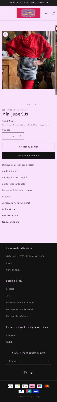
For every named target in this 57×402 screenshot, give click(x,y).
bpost (9, 263)
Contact (10, 288)
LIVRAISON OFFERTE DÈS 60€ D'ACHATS (25, 256)
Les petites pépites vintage (31, 396)
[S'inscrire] (47, 361)
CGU (8, 295)
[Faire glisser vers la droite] (35, 104)
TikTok (9, 342)
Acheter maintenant (28, 155)
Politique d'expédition (17, 316)
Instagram (11, 335)
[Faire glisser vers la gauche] (22, 104)
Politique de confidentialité (19, 309)
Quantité (6, 130)
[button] (3, 13)
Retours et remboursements (20, 302)
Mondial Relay (13, 269)
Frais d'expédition (19, 125)
